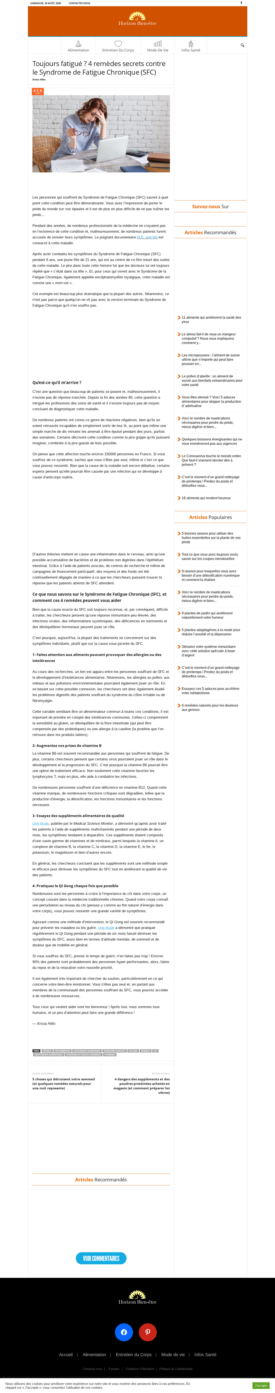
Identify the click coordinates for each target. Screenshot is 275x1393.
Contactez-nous (79, 3)
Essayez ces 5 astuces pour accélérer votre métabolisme (210, 691)
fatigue (47, 1050)
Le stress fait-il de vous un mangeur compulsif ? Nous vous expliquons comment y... (209, 338)
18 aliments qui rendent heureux (206, 498)
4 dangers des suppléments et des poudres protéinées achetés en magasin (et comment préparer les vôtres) (141, 1086)
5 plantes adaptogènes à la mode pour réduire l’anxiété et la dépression (211, 632)
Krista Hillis (38, 79)
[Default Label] (149, 1332)
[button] (242, 45)
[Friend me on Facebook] (125, 1332)
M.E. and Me (147, 237)
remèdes (145, 1050)
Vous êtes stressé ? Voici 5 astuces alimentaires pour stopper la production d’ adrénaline (211, 401)
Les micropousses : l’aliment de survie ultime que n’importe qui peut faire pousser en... (211, 359)
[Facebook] (241, 3)
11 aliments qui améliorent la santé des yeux (211, 320)
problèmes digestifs (114, 1050)
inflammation (62, 1050)
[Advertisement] (101, 183)
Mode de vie (157, 50)
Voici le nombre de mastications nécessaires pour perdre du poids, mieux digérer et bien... (208, 422)
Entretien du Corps (118, 50)
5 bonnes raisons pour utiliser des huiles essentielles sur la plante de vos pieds (211, 538)
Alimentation (78, 50)
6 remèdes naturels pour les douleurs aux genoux (210, 708)
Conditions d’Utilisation (140, 1368)
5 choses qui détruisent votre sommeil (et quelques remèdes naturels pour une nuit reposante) (63, 1083)
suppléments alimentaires (49, 1054)
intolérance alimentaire (87, 1050)
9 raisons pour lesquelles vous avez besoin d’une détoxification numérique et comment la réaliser (211, 575)
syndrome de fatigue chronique (83, 1054)
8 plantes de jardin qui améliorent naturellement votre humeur (207, 615)
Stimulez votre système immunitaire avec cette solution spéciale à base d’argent (209, 651)
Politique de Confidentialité (175, 1368)
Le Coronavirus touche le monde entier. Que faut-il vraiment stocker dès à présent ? (211, 460)
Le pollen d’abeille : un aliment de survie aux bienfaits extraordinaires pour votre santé (212, 380)
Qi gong (133, 1050)
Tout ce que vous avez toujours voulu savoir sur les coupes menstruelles (210, 557)
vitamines (110, 1054)
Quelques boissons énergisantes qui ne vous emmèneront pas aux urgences (212, 441)
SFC (155, 1050)
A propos (113, 1368)
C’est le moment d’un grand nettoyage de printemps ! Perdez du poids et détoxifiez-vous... (211, 481)
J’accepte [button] (261, 1385)
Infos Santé (191, 50)
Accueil (66, 1354)
